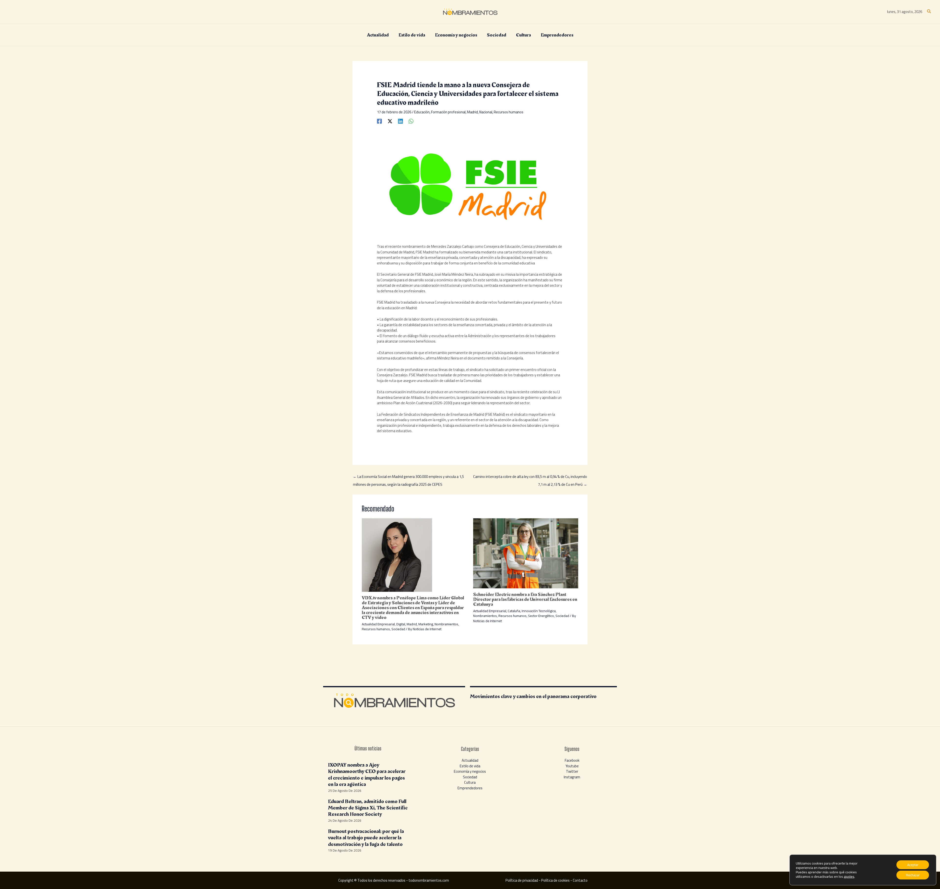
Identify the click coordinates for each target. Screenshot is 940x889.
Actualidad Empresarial (378, 624)
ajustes (849, 876)
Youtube (572, 766)
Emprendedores (470, 788)
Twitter (572, 771)
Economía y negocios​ (470, 771)
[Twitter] (390, 120)
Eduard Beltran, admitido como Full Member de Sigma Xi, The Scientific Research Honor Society (368, 807)
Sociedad (398, 629)
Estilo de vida (470, 766)
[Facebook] (379, 120)
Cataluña (514, 611)
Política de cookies (555, 880)
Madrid (472, 112)
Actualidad (470, 760)
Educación (422, 112)
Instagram (572, 777)
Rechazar (913, 875)
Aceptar (912, 865)
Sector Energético (541, 616)
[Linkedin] (400, 120)
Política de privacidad (521, 880)
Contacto (580, 880)
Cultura (470, 782)
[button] (929, 12)
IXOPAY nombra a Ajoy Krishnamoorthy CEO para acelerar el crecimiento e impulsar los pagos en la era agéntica (366, 774)
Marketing (425, 624)
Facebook (572, 760)
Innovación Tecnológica (539, 611)
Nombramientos (446, 624)
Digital (400, 624)
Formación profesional (448, 112)
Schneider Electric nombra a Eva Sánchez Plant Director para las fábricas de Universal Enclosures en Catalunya (525, 599)
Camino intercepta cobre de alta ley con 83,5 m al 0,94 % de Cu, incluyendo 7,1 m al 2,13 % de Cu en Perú (530, 477)
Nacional (485, 112)
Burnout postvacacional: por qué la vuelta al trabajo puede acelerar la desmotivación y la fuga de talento (366, 837)
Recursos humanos (508, 112)
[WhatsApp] (411, 120)
